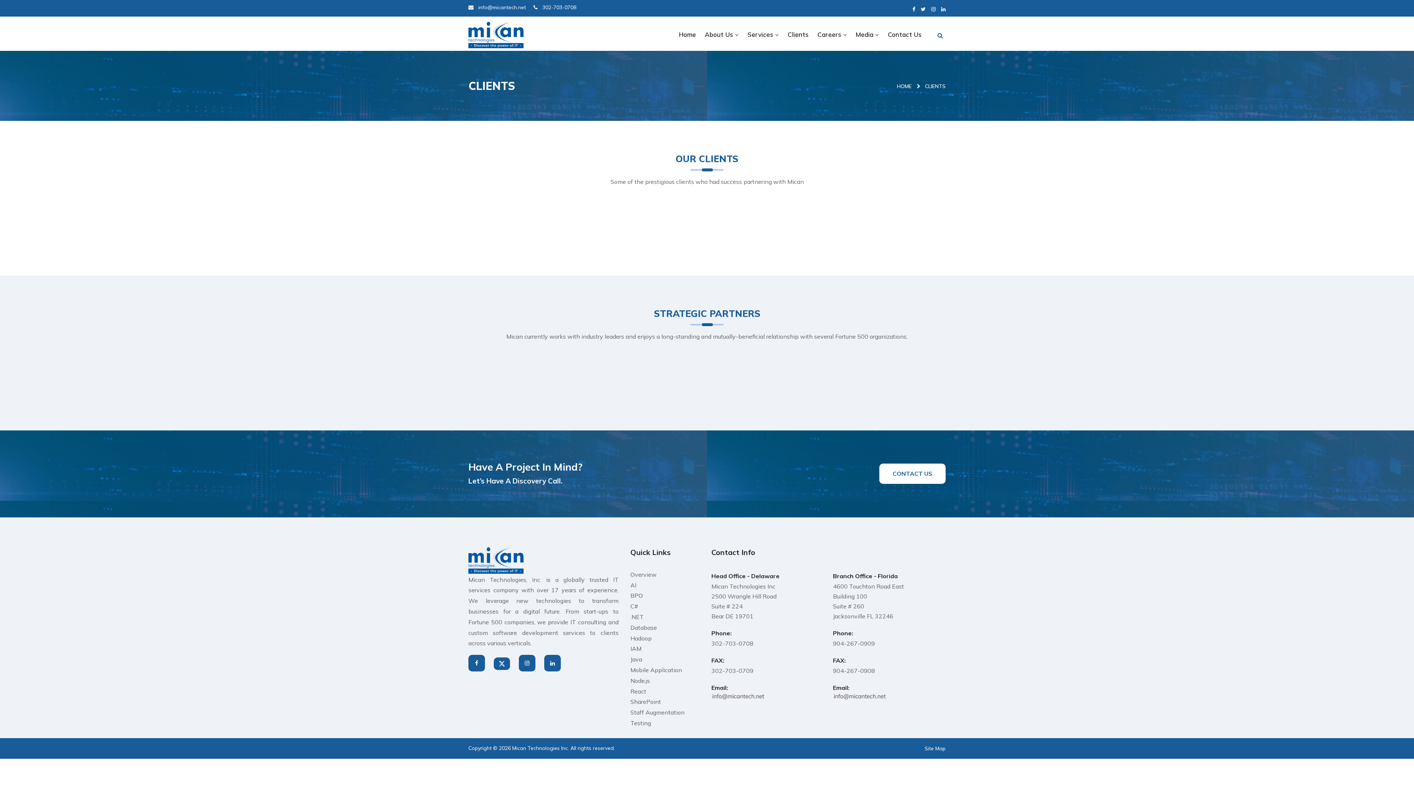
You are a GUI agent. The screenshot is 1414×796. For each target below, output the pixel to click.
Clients (798, 34)
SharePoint (645, 701)
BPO (636, 595)
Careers (830, 34)
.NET (637, 617)
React (638, 691)
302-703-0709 (732, 670)
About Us (720, 34)
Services (761, 34)
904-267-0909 (854, 643)
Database (643, 627)
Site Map (935, 748)
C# (634, 606)
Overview (643, 574)
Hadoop (641, 638)
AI (633, 585)
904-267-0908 (854, 670)
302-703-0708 (732, 643)
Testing (640, 723)
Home (687, 34)
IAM (635, 648)
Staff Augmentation (657, 712)
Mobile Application (656, 670)
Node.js (640, 680)
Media (865, 34)
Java (636, 659)
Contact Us (905, 34)
